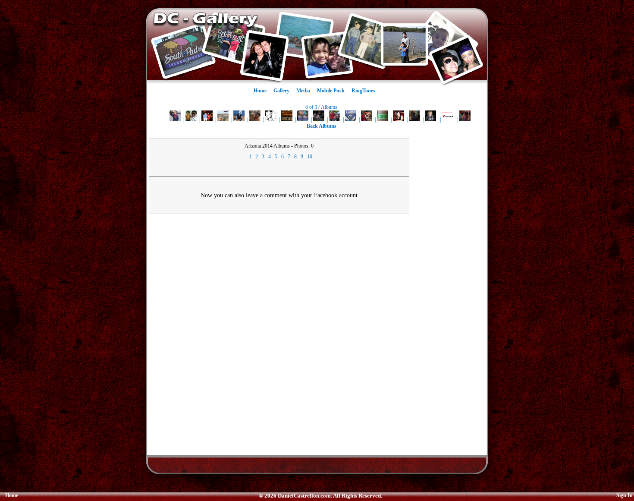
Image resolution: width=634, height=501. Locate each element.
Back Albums (321, 126)
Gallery (281, 91)
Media (303, 91)
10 (309, 157)
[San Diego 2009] (239, 120)
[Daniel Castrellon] (191, 120)
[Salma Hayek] (398, 120)
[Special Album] (430, 120)
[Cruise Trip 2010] (447, 120)
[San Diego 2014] (223, 120)
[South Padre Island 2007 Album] (302, 120)
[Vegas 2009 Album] (207, 120)
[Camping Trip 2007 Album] (318, 120)
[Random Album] (270, 120)
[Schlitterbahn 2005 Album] (382, 120)
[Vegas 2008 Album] (286, 120)
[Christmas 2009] (414, 120)
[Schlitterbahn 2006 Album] (350, 120)
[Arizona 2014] (255, 120)
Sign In (624, 495)
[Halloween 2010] (465, 120)
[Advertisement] (449, 267)
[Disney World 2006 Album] (366, 120)
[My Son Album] (175, 120)
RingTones (363, 91)
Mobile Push (331, 91)
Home (260, 91)
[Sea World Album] (334, 120)
